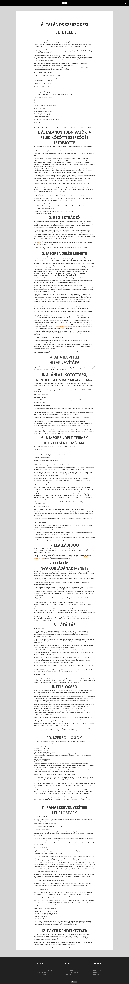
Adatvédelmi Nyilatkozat (63, 226)
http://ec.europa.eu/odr (41, 847)
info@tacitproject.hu (44, 829)
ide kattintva (87, 840)
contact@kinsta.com (44, 125)
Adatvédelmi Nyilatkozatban (43, 227)
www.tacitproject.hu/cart (60, 326)
